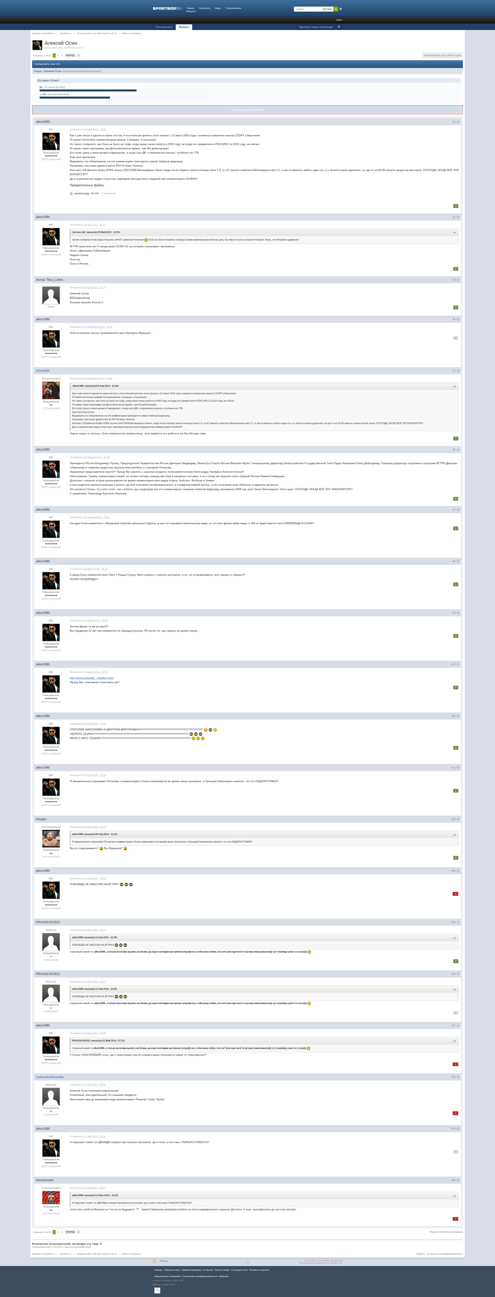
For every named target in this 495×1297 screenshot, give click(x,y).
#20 (453, 1180)
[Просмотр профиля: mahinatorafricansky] (51, 1096)
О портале (208, 1270)
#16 (453, 974)
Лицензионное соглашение (167, 1276)
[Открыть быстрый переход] (339, 27)
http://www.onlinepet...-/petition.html (91, 677)
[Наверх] (247, 1261)
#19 (453, 1128)
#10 (453, 664)
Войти (339, 20)
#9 (454, 613)
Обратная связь (172, 1270)
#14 (453, 870)
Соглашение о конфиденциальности (444, 1254)
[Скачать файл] (71, 193)
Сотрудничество (239, 1270)
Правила (420, 1254)
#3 (454, 279)
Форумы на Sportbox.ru (43, 1254)
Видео (218, 8)
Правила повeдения (191, 1270)
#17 (453, 1025)
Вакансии (224, 1276)
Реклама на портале (259, 1270)
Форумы (184, 27)
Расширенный (340, 8)
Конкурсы (191, 11)
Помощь (164, 1261)
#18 (453, 1077)
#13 (453, 819)
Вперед (70, 55)
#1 (454, 121)
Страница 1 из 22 (42, 55)
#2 (454, 217)
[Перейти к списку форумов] (167, 8)
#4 (454, 319)
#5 (454, 370)
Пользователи (164, 27)
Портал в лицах (222, 1270)
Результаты (204, 8)
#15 (453, 922)
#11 (454, 716)
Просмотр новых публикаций (316, 27)
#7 (454, 509)
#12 (453, 767)
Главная (190, 8)
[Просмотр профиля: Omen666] (51, 390)
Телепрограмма (233, 8)
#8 (454, 561)
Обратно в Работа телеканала (446, 1232)
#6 (454, 449)
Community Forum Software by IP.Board (323, 1260)
